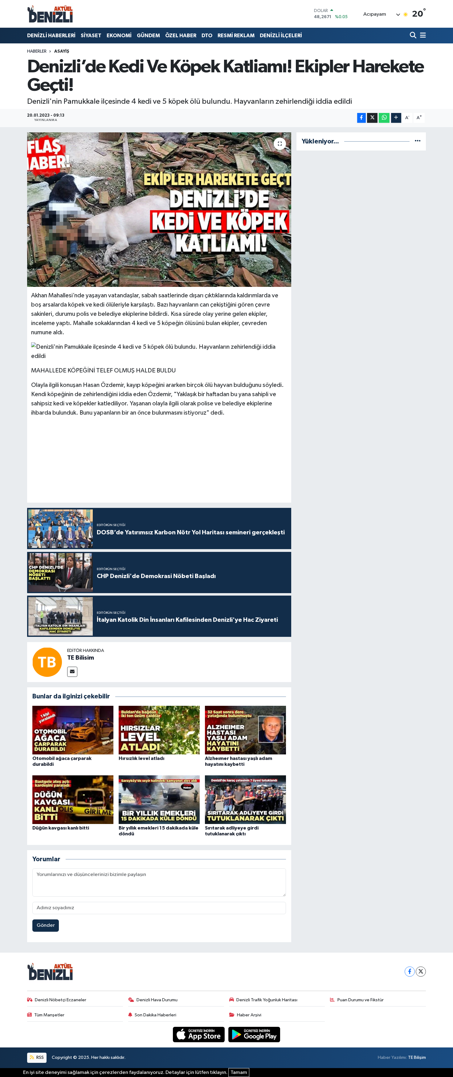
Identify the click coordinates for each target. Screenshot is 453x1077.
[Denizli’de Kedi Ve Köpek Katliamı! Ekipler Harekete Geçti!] (159, 209)
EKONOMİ (119, 35)
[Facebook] (410, 971)
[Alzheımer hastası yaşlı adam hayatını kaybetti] (245, 730)
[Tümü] (418, 141)
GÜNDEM (148, 35)
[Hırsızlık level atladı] (159, 730)
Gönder (46, 925)
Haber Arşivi (249, 1015)
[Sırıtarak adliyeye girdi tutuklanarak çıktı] (245, 799)
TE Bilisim (80, 658)
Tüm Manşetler (49, 1015)
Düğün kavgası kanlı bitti (60, 828)
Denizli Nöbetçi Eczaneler (60, 1000)
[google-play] (254, 1034)
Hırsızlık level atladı (141, 758)
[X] (421, 971)
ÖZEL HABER (180, 35)
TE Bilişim (417, 1057)
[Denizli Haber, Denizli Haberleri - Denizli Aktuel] (50, 13)
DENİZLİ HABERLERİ (51, 35)
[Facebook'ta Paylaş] (361, 118)
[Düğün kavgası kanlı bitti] (72, 799)
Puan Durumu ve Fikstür (360, 1000)
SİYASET (91, 35)
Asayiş (61, 51)
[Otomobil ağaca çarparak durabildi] (72, 730)
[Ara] (414, 35)
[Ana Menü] (422, 35)
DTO (207, 35)
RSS (39, 1057)
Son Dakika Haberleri (155, 1015)
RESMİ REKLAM (236, 35)
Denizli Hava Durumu (157, 1000)
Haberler (37, 51)
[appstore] (199, 1034)
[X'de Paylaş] (372, 118)
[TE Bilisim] (47, 662)
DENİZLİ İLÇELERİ (281, 35)
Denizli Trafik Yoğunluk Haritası (266, 1000)
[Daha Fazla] (396, 118)
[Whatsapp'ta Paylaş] (384, 118)
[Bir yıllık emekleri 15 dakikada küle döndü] (159, 799)
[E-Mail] (72, 672)
